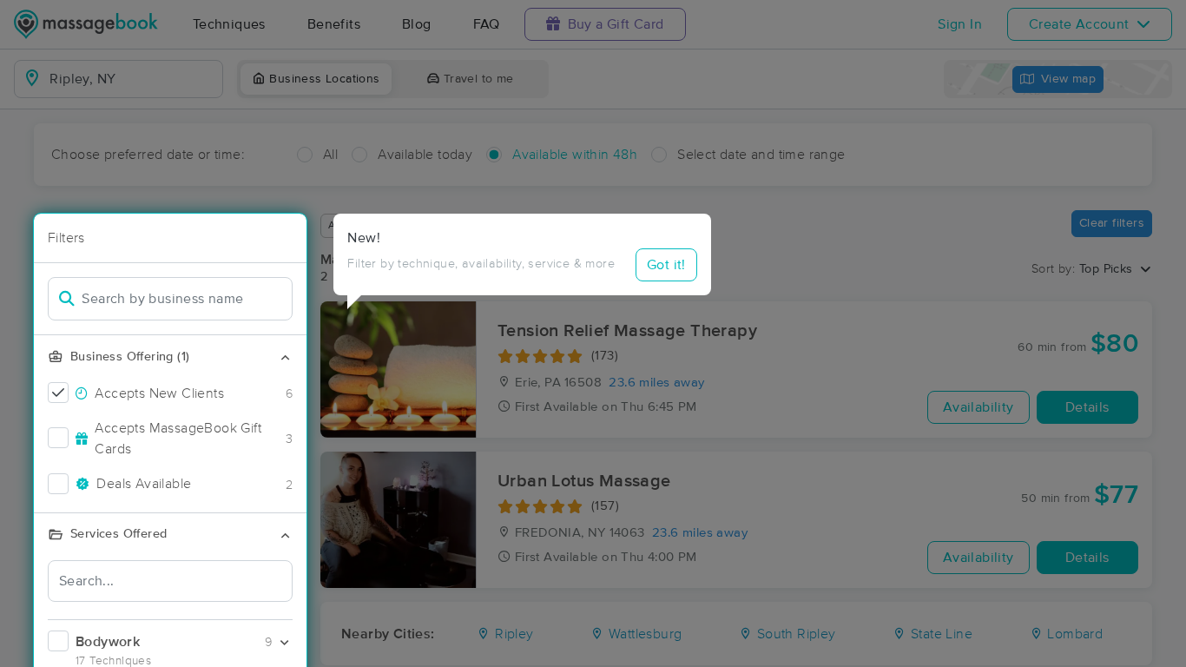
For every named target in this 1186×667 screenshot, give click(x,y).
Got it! (666, 265)
